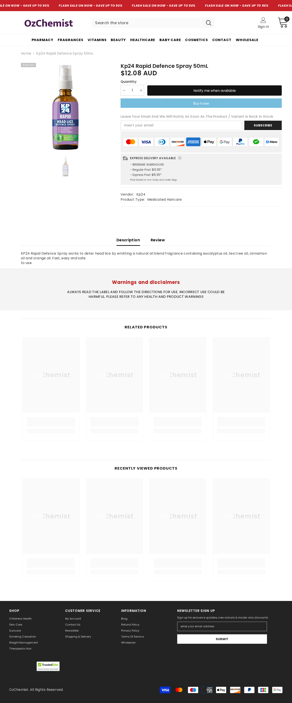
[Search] (153, 23)
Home (26, 53)
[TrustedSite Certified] (48, 666)
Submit (222, 639)
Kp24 (140, 194)
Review (158, 240)
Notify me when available (214, 90)
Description (128, 240)
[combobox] (146, 23)
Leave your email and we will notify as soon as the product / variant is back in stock (197, 116)
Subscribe (263, 125)
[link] (51, 421)
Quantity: (129, 81)
